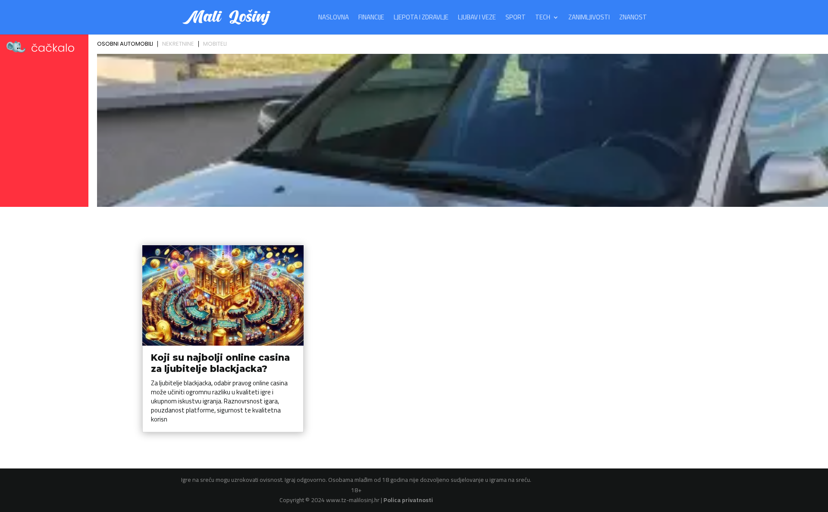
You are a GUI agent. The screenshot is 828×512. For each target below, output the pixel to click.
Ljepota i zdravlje (421, 18)
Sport (515, 18)
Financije (371, 18)
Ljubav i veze (477, 18)
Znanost (633, 18)
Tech (542, 18)
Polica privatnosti (408, 500)
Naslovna (333, 18)
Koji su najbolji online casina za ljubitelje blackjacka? (220, 363)
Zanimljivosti (589, 18)
